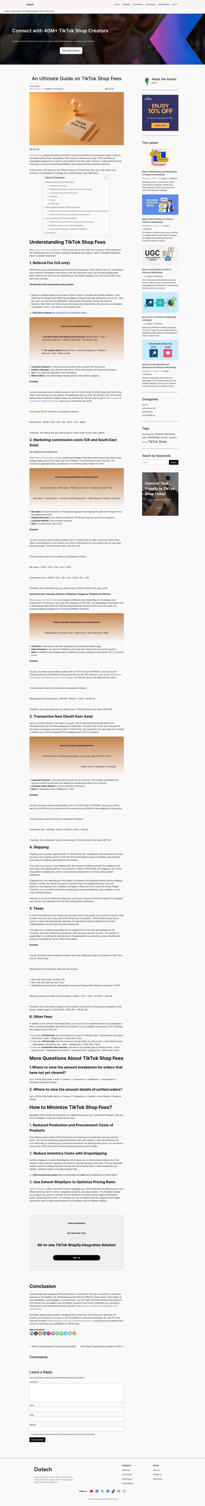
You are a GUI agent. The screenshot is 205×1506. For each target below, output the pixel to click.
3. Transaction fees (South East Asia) (63, 193)
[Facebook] (31, 1333)
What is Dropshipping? (69, 1175)
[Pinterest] (49, 1333)
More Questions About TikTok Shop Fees (63, 207)
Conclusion (50, 233)
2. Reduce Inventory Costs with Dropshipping (66, 225)
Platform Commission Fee (46, 458)
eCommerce (16, 11)
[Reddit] (40, 1333)
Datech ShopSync (37, 1189)
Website (32, 1425)
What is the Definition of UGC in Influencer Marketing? (157, 271)
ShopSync (173, 437)
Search (174, 462)
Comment (34, 1382)
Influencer (173, 178)
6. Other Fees (54, 203)
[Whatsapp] (57, 1333)
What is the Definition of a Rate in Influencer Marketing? (157, 220)
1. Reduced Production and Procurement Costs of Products (71, 222)
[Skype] (70, 1333)
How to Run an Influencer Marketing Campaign (159, 318)
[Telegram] (66, 1333)
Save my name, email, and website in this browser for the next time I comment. (63, 1434)
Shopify (164, 437)
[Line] (61, 1333)
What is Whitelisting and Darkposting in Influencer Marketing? (159, 173)
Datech (48, 89)
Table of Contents (54, 177)
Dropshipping (148, 434)
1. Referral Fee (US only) (58, 186)
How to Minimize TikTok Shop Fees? (61, 218)
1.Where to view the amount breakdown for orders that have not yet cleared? (78, 211)
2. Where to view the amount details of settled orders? (69, 214)
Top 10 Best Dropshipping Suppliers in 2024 (101, 1346)
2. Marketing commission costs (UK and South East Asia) (70, 189)
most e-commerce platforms (47, 250)
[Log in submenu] (177, 4)
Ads (143, 405)
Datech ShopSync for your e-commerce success (70, 1321)
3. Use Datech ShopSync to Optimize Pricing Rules (68, 229)
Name (31, 1405)
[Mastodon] (53, 1333)
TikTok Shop (34, 86)
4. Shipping (53, 196)
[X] (36, 1333)
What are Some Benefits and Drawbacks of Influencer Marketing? (159, 366)
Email (31, 1415)
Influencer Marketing (165, 434)
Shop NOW (160, 125)
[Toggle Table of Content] (105, 178)
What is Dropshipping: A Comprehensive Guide (54, 1346)
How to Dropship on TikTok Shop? (101, 1175)
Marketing (153, 437)
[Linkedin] (44, 1333)
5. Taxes (52, 200)
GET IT (160, 508)
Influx (144, 437)
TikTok (144, 442)
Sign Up (76, 1258)
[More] (74, 1333)
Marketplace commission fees (43, 600)
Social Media (147, 415)
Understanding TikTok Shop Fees (60, 182)
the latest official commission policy (69, 313)
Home (7, 11)
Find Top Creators (71, 50)
